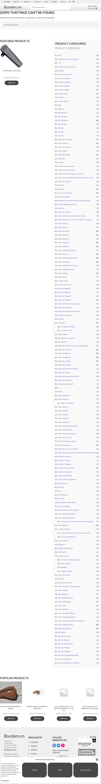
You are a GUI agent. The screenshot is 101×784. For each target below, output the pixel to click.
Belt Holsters (62, 124)
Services (37, 1)
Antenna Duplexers (64, 82)
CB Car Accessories (64, 147)
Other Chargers (63, 414)
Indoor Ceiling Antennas (66, 269)
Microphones (62, 342)
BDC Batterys (62, 113)
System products (63, 556)
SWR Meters (62, 552)
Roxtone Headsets (64, 506)
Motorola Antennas (64, 349)
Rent (59, 491)
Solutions (26, 1)
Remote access (63, 483)
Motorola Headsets (64, 365)
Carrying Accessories (65, 139)
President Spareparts (65, 472)
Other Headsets (63, 418)
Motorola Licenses (64, 372)
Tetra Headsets (63, 590)
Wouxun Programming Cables (68, 655)
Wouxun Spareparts (65, 659)
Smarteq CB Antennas (68, 537)
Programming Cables (65, 476)
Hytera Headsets (63, 246)
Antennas (61, 97)
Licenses (61, 319)
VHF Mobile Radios (64, 628)
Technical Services (64, 575)
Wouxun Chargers (64, 647)
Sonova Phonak (63, 540)
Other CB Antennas (67, 403)
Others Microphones (65, 430)
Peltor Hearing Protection (67, 434)
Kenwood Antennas (64, 284)
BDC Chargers (63, 116)
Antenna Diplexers (64, 78)
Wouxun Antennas (64, 636)
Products (16, 1)
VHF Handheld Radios (65, 625)
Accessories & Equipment (66, 67)
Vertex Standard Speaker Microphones (71, 621)
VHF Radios (62, 632)
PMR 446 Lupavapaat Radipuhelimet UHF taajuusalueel (77, 453)
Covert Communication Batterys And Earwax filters (75, 178)
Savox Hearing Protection (67, 514)
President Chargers (64, 464)
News (46, 1)
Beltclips (61, 128)
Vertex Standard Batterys (66, 613)
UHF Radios (62, 605)
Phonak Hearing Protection (67, 441)
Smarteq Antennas (64, 529)
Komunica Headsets (65, 315)
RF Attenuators (63, 495)
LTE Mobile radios (66, 330)
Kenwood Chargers (64, 296)
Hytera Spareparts (64, 262)
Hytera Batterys (63, 235)
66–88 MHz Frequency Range (68, 59)
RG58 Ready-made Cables (67, 502)
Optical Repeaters (64, 395)
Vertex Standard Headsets (67, 617)
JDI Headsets (62, 277)
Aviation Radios (63, 101)
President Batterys (64, 460)
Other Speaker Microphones (67, 426)
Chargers (61, 162)
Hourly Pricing (63, 223)
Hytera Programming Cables (67, 258)
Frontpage (7, 1)
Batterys (61, 109)
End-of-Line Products (65, 193)
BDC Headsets (63, 120)
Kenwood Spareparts (65, 307)
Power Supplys (65, 563)
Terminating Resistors (65, 583)
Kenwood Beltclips (64, 292)
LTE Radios (61, 323)
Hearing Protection (64, 212)
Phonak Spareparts (64, 445)
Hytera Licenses (63, 254)
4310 (59, 55)
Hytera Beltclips (63, 239)
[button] (97, 760)
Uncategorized (63, 609)
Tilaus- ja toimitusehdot (60, 750)
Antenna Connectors (65, 74)
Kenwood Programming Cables (68, 304)
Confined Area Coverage (66, 170)
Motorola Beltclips (64, 357)
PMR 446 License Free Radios (68, 449)
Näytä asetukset (85, 770)
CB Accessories (63, 143)
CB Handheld (62, 151)
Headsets (61, 208)
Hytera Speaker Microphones (68, 265)
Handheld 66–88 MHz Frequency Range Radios (74, 200)
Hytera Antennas (63, 231)
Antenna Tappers (63, 90)
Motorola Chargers (64, 361)
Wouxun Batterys (64, 640)
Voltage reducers (66, 571)
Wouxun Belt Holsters (65, 644)
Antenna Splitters (64, 86)
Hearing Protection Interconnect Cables (71, 216)
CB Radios (61, 158)
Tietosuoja (56, 752)
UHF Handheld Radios (65, 598)
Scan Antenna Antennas (66, 518)
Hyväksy (34, 770)
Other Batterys (63, 407)
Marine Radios (63, 334)
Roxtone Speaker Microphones (68, 510)
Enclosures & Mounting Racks (70, 560)
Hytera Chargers (63, 242)
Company (54, 1)
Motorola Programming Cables (68, 376)
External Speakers (64, 197)
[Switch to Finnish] (69, 2)
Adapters (61, 71)
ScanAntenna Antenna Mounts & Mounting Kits (77, 521)
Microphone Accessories (66, 338)
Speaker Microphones (65, 548)
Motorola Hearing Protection (68, 369)
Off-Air (60, 391)
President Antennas (64, 456)
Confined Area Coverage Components (71, 174)
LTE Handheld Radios (67, 327)
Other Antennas (63, 399)
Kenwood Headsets (64, 300)
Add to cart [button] (11, 83)
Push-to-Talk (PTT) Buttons (67, 479)
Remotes (61, 487)
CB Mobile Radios (64, 155)
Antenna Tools (63, 93)
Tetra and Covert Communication (69, 586)
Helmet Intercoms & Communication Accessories (75, 220)
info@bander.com (10, 750)
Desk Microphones (64, 181)
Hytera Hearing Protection (67, 250)
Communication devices (66, 166)
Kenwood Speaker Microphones (69, 311)
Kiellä (60, 770)
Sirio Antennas (63, 525)
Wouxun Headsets (64, 651)
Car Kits (60, 135)
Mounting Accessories (65, 384)
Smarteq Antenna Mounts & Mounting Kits (75, 533)
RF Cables (61, 498)
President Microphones (66, 468)
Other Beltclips (63, 411)
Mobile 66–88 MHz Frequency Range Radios (73, 346)
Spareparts (61, 544)
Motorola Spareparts (65, 380)
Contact (62, 1)
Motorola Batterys (64, 353)
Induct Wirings (63, 273)
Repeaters (63, 567)
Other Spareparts (64, 422)
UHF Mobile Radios (64, 602)
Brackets (61, 132)
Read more (90, 718)
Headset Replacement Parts (67, 204)
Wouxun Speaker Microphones (68, 663)
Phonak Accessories (65, 437)
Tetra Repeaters (63, 594)
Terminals (61, 579)
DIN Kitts (61, 185)
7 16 (59, 63)
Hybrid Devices (63, 227)
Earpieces (61, 189)
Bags (59, 105)
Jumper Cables (63, 281)
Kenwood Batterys (64, 288)
